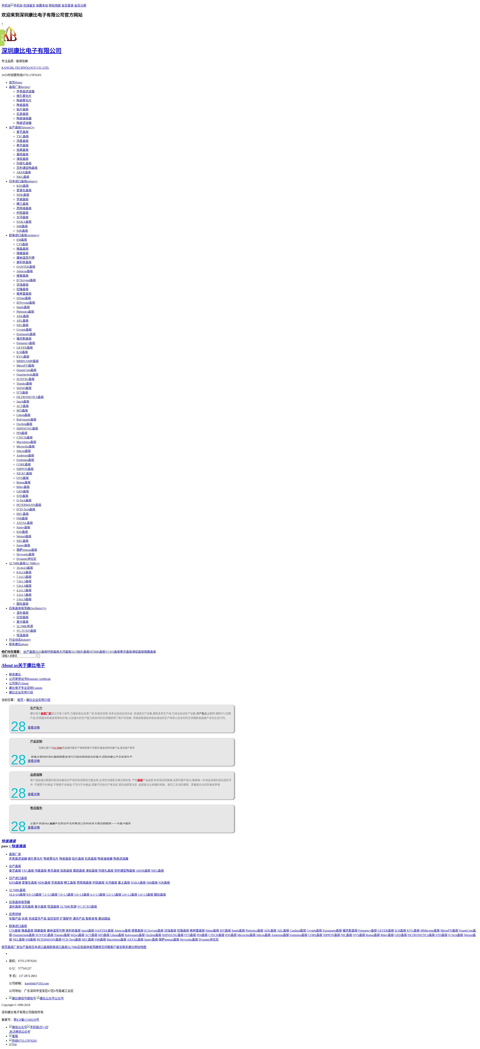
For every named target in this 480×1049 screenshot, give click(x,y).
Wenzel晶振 (23, 536)
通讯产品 (79, 918)
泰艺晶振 (22, 132)
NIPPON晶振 (25, 469)
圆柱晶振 (22, 603)
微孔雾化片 (24, 96)
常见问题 (104, 947)
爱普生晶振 (24, 190)
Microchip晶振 (25, 446)
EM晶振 (21, 239)
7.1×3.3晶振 (50, 894)
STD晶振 (22, 496)
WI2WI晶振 (24, 388)
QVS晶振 (22, 478)
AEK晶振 (22, 316)
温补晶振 (22, 612)
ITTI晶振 (22, 392)
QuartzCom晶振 (26, 370)
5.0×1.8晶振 (81, 894)
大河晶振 (22, 217)
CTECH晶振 (24, 437)
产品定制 (36, 741)
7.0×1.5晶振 (66, 894)
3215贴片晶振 (80, 651)
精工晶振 (22, 203)
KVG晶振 (22, 356)
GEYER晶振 (24, 347)
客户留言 (116, 947)
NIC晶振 (346, 935)
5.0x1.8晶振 (24, 585)
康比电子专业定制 (25, 687)
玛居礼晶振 (24, 163)
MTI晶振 (22, 410)
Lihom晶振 (23, 415)
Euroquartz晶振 (26, 334)
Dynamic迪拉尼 (26, 558)
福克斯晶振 (24, 338)
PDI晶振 (21, 433)
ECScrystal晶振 (26, 280)
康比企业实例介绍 (21, 692)
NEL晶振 (22, 325)
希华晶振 (22, 145)
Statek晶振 (23, 307)
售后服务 (36, 808)
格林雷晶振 (24, 293)
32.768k (72, 947)
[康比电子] (10, 41)
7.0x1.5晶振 (24, 581)
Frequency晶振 (25, 343)
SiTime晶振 (23, 298)
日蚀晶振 (22, 284)
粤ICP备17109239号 (26, 1019)
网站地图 (55, 5)
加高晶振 (22, 149)
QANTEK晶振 (25, 266)
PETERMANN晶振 (28, 505)
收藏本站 (42, 5)
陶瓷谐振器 (24, 118)
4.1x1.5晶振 (24, 590)
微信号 (31, 998)
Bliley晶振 (23, 487)
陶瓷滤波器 (24, 123)
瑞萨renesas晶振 (26, 549)
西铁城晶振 (24, 208)
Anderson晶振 (25, 455)
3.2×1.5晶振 (113, 894)
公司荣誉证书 (30, 678)
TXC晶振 (22, 136)
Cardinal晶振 (298, 930)
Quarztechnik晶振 (27, 374)
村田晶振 (22, 212)
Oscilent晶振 (24, 424)
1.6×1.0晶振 (145, 894)
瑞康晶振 (22, 253)
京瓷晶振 (22, 199)
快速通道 (9, 841)
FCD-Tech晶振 (25, 509)
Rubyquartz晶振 (26, 419)
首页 (15, 82)
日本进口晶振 (23, 181)
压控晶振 (22, 617)
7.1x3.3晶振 (24, 576)
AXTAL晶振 (24, 522)
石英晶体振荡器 (27, 608)
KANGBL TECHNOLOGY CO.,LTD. (25, 67)
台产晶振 (21, 127)
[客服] (13, 1036)
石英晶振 (22, 114)
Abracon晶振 (24, 271)
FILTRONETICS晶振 (30, 397)
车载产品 (15, 918)
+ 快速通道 (17, 846)
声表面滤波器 (25, 91)
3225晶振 (41, 651)
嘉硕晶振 (22, 154)
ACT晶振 (22, 406)
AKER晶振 (23, 172)
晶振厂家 (19, 87)
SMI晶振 (22, 226)
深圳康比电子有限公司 (32, 50)
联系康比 (18, 644)
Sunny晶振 (23, 527)
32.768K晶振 (24, 563)
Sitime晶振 (212, 930)
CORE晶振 (23, 464)
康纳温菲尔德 (25, 257)
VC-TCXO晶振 (26, 630)
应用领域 (15, 914)
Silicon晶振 (23, 451)
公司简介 (18, 683)
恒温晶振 (22, 635)
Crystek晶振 (24, 329)
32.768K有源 (24, 626)
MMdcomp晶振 (430, 930)
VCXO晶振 (112, 651)
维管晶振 (22, 275)
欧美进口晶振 (24, 235)
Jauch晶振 (22, 401)
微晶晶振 (22, 248)
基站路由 (104, 918)
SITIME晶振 (97, 651)
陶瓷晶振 (22, 105)
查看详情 (34, 727)
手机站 (6, 5)
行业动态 (20, 639)
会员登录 (68, 5)
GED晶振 (22, 491)
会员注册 (80, 5)
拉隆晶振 (22, 289)
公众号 (59, 998)
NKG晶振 (22, 176)
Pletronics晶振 (25, 311)
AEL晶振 (22, 320)
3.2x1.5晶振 (24, 594)
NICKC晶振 (24, 473)
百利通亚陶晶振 (27, 167)
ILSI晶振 (22, 352)
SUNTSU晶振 (25, 379)
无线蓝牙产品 (37, 918)
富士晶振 (124, 882)
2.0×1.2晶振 (129, 894)
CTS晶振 (22, 244)
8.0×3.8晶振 (34, 894)
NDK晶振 (22, 194)
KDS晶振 (22, 185)
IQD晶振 (22, 531)
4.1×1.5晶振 (97, 894)
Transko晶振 (24, 383)
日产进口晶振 (18, 878)
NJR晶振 (22, 230)
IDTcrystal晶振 (25, 302)
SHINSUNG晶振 (27, 428)
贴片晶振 (22, 109)
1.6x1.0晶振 (24, 599)
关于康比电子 (23, 665)
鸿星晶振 (22, 141)
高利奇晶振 (24, 262)
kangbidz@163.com (37, 983)
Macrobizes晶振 (26, 442)
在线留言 (29, 5)
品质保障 (36, 774)
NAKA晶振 (24, 221)
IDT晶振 (225, 930)
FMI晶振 (22, 518)
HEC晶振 (22, 514)
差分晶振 (22, 621)
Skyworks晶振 (25, 554)
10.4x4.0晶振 (24, 567)
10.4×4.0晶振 (17, 894)
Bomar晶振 (23, 482)
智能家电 (92, 918)
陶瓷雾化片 (24, 100)
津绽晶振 (22, 158)
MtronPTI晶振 (25, 365)
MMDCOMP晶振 (27, 361)
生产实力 (36, 708)
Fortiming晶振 (25, 460)
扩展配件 (66, 918)
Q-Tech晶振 (24, 500)
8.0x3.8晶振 (24, 572)
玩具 (25, 918)
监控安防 (53, 918)
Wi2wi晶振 (77, 935)
